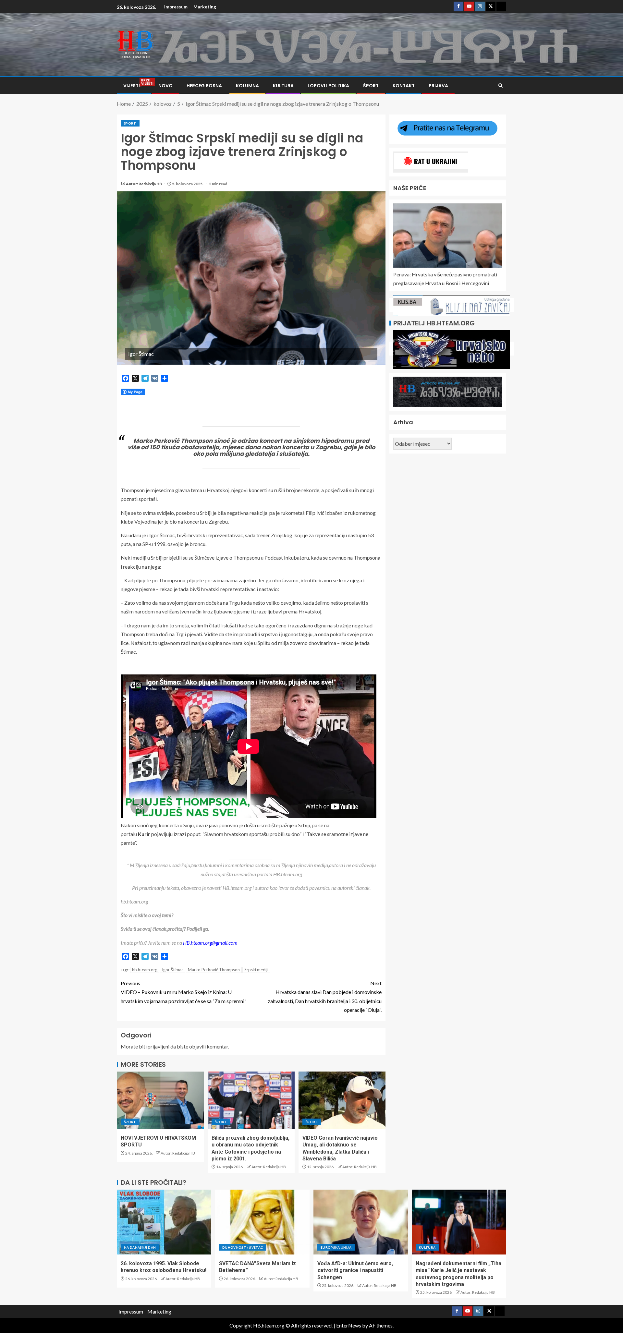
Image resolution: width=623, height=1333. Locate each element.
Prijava (438, 85)
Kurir (144, 834)
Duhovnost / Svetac (242, 1247)
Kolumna (247, 85)
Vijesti (133, 85)
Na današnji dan (140, 1247)
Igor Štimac (172, 969)
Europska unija (336, 1247)
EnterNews (348, 1325)
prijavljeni (158, 1046)
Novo (165, 85)
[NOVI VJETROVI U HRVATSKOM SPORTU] (160, 1100)
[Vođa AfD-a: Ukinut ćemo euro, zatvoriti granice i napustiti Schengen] (360, 1222)
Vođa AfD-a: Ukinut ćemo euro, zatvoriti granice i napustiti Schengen (355, 1270)
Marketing (204, 6)
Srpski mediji (256, 969)
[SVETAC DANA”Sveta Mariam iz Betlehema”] (262, 1222)
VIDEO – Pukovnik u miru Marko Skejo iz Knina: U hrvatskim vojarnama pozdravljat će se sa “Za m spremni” (183, 992)
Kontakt (404, 85)
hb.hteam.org (144, 969)
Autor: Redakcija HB (144, 183)
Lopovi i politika (328, 85)
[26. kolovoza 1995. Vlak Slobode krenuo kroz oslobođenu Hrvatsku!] (164, 1222)
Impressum (176, 6)
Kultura (283, 85)
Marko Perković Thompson (214, 969)
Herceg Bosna (204, 85)
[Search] (500, 85)
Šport (371, 85)
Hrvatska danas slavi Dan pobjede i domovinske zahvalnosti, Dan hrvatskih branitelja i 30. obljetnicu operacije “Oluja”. (325, 996)
